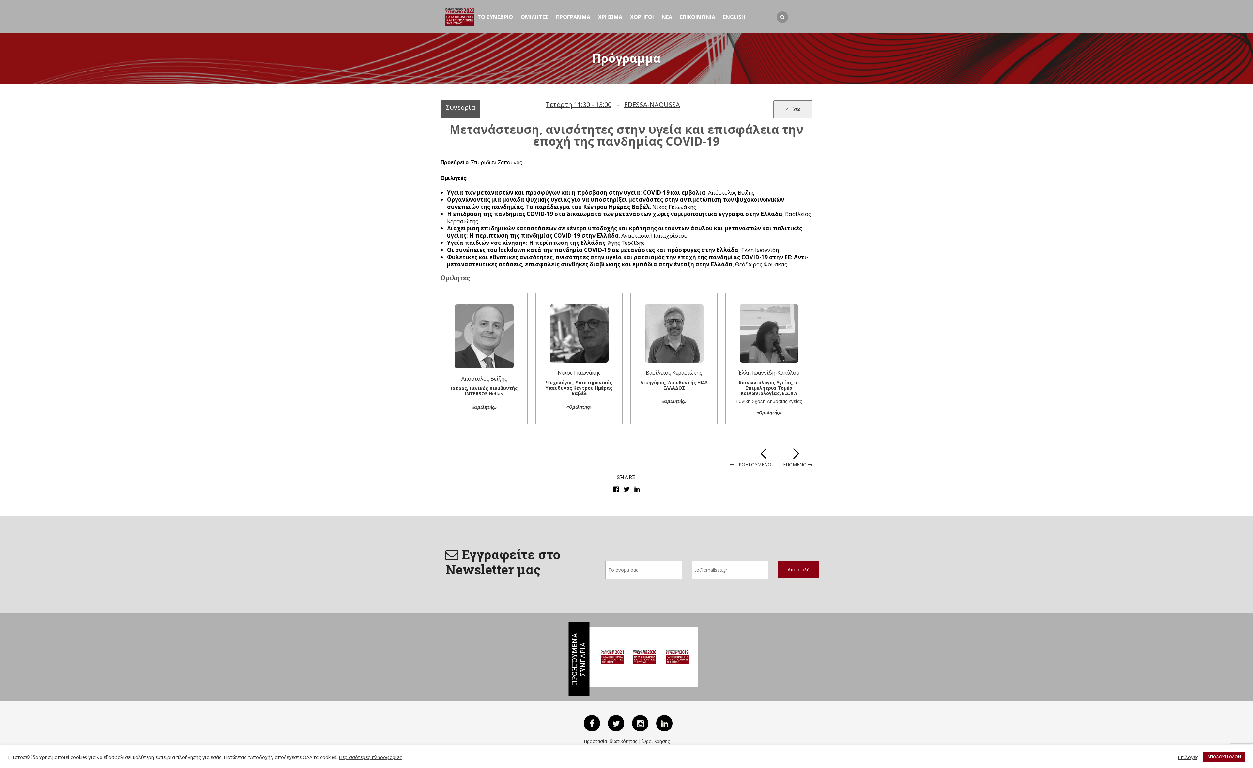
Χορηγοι (642, 17)
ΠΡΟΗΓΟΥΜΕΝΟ (752, 465)
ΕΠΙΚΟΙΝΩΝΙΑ (697, 17)
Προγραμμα (573, 17)
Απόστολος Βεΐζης (484, 378)
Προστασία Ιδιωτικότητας (610, 741)
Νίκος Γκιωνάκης (579, 372)
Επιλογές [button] (1188, 757)
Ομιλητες (534, 17)
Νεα (667, 17)
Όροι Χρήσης (656, 741)
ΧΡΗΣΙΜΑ (610, 17)
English (734, 17)
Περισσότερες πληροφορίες (370, 757)
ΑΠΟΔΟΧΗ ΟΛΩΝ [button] (1224, 757)
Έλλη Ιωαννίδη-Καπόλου (768, 372)
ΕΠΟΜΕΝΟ (795, 465)
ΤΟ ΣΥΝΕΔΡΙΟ (495, 17)
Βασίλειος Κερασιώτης (674, 372)
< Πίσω (792, 109)
